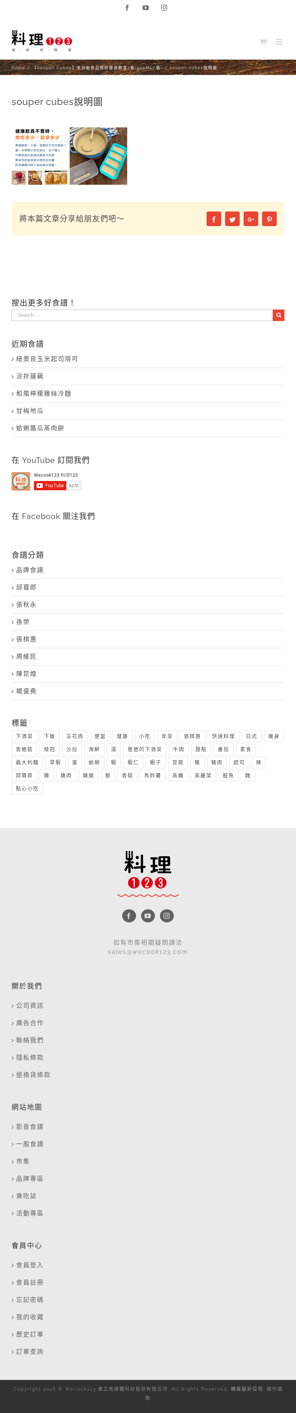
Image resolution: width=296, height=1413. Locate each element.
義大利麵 (27, 762)
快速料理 (223, 736)
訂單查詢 (30, 1351)
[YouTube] (148, 915)
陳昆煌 (26, 673)
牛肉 (179, 749)
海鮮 (94, 749)
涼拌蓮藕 (30, 376)
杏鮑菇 (24, 749)
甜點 (201, 749)
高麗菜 (203, 775)
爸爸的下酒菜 (145, 749)
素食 (246, 749)
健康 (122, 736)
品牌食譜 (30, 570)
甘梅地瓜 (30, 410)
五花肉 (75, 736)
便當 (100, 736)
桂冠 (50, 749)
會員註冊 (30, 1282)
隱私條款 (30, 1057)
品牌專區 (30, 1178)
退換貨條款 (33, 1074)
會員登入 (30, 1265)
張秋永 (26, 604)
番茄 (223, 749)
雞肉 (66, 775)
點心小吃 (27, 788)
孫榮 (23, 622)
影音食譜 (30, 1126)
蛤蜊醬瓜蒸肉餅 (40, 428)
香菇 (127, 775)
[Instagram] (167, 915)
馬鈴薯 (152, 775)
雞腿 (88, 775)
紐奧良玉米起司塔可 (47, 359)
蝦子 (155, 762)
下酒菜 (24, 736)
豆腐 (178, 762)
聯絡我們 (30, 1040)
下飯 (50, 736)
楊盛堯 (26, 691)
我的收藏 (30, 1317)
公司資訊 (30, 1005)
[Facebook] (129, 915)
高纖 (178, 775)
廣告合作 (30, 1023)
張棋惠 (26, 639)
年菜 (167, 736)
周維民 (26, 656)
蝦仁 (133, 762)
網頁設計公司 (247, 1389)
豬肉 (217, 762)
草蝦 (55, 762)
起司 (239, 762)
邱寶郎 (26, 587)
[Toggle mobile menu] (280, 42)
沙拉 (72, 749)
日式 (251, 736)
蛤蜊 (94, 762)
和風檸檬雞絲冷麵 (44, 393)
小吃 (145, 736)
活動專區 (30, 1213)
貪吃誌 (26, 1196)
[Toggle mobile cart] (263, 42)
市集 (23, 1161)
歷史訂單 (30, 1334)
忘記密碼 (30, 1299)
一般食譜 (30, 1144)
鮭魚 (228, 775)
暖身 (274, 736)
